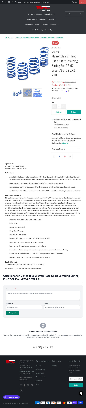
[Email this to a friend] (70, 156)
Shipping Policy (40, 369)
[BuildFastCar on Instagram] (9, 2)
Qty (53, 102)
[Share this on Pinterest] (65, 156)
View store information (61, 128)
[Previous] (6, 63)
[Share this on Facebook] (59, 156)
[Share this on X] (54, 156)
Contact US (39, 380)
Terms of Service (41, 377)
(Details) (65, 143)
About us (38, 365)
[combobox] (74, 14)
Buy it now (73, 112)
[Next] (48, 63)
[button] (49, 14)
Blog (37, 384)
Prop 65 (54, 365)
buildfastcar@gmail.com (27, 371)
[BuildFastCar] (43, 8)
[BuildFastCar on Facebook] (6, 2)
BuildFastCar (11, 403)
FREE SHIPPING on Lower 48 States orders (38, 2)
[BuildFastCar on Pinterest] (12, 2)
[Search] (81, 14)
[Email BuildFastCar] (2, 2)
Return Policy (40, 373)
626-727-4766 (22, 2)
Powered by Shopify (22, 403)
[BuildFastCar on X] (15, 2)
